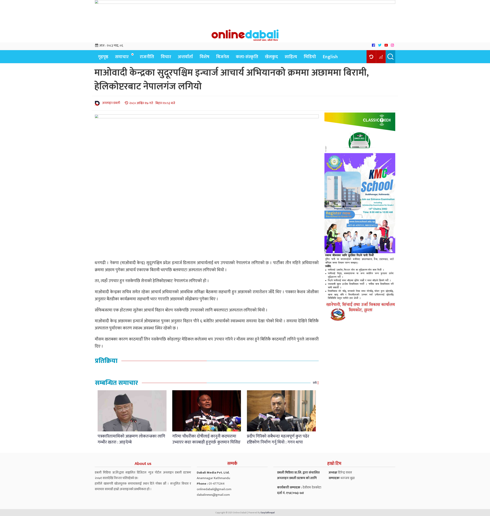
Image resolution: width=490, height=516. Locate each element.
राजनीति (147, 57)
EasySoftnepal (268, 512)
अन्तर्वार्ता (185, 57)
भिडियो (310, 57)
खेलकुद (271, 57)
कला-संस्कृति (247, 57)
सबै (315, 382)
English (330, 57)
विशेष (204, 57)
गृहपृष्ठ (103, 57)
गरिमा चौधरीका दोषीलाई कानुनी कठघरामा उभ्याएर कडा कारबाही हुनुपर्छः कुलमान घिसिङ (206, 439)
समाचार (122, 57)
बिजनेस (222, 57)
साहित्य (291, 57)
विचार (166, 57)
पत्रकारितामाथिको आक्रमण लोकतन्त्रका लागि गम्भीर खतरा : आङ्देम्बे (131, 439)
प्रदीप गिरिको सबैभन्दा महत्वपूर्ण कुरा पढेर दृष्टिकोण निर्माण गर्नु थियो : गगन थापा (278, 439)
